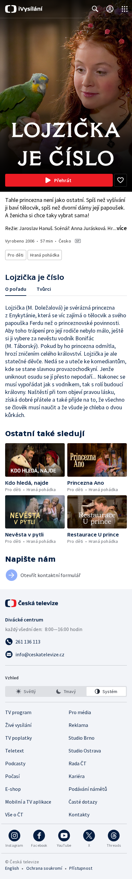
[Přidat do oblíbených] (120, 180)
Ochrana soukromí (44, 868)
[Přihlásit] (110, 9)
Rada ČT (78, 763)
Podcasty (15, 763)
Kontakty (79, 814)
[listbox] (66, 691)
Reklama (78, 725)
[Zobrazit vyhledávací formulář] (95, 9)
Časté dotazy (83, 801)
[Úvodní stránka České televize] (32, 603)
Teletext (14, 750)
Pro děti (16, 255)
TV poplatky (18, 738)
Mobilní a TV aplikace (28, 801)
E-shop (13, 789)
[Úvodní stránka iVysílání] (24, 9)
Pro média (80, 712)
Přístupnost (80, 868)
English (12, 868)
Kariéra (77, 776)
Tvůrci (44, 289)
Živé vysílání (18, 725)
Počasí (12, 776)
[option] (25, 691)
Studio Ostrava (85, 750)
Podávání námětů (88, 789)
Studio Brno (82, 738)
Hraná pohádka (45, 255)
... (120, 228)
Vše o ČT (14, 814)
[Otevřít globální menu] (124, 9)
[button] (35, 460)
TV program (18, 712)
